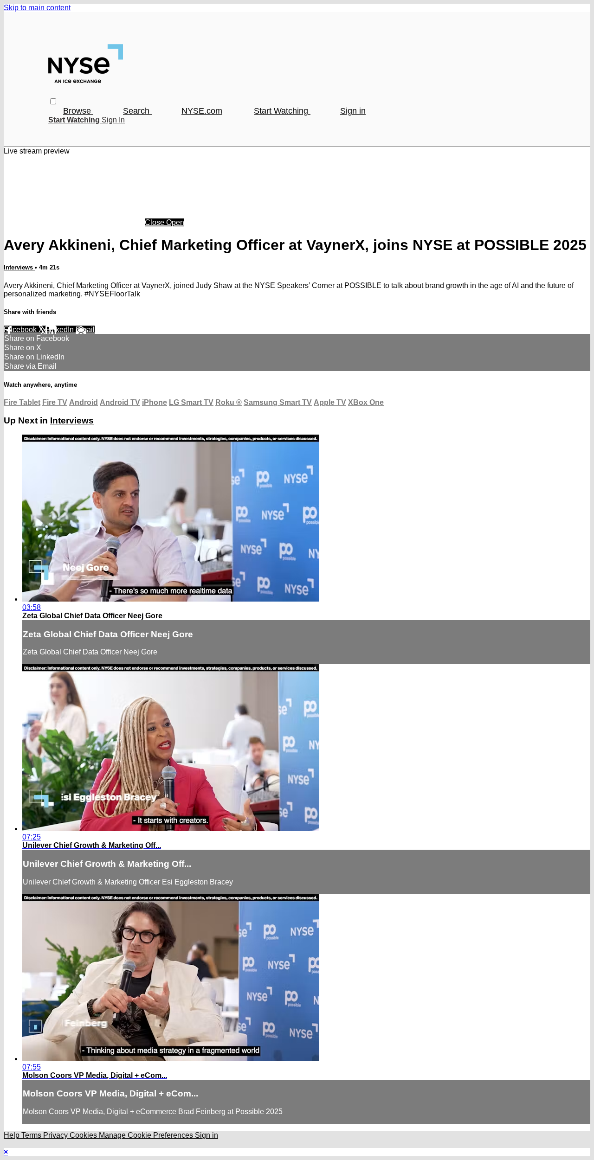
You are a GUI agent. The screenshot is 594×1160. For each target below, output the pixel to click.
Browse (78, 110)
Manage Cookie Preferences (147, 1135)
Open (175, 222)
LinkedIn (60, 329)
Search (137, 110)
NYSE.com (201, 110)
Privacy (56, 1135)
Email (85, 329)
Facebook (21, 329)
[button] (53, 101)
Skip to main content (37, 8)
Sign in (353, 110)
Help (12, 1135)
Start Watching (282, 110)
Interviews (19, 267)
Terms (32, 1135)
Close (155, 222)
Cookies (84, 1135)
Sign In (113, 120)
